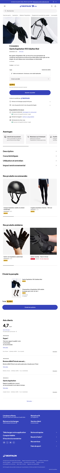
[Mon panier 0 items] (55, 6)
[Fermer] (56, 2)
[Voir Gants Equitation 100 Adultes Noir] (16, 283)
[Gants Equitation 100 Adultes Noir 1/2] (16, 30)
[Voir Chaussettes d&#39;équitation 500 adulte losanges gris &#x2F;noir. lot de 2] (16, 293)
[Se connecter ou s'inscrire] (52, 6)
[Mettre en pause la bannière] (53, 2)
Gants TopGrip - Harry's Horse (39, 256)
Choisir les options (30, 307)
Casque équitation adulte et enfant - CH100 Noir (14, 208)
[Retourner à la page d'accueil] (28, 6)
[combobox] (30, 79)
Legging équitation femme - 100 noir (41, 208)
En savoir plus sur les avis (9, 331)
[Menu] (4, 6)
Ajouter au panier (30, 92)
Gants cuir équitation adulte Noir (13, 256)
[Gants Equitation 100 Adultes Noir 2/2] (44, 30)
